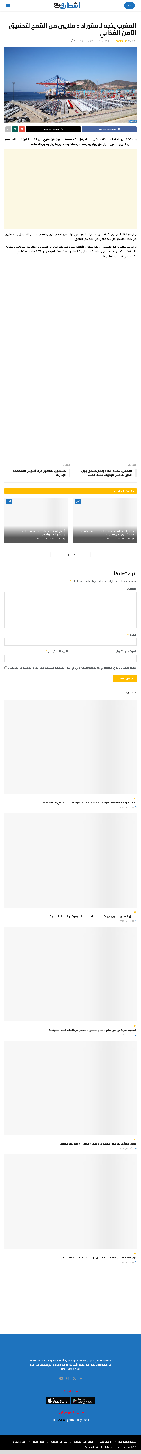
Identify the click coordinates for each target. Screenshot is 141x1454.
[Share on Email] (22, 129)
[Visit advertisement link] (70, 327)
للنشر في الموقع (59, 1441)
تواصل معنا (106, 1441)
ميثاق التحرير (19, 1441)
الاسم (132, 635)
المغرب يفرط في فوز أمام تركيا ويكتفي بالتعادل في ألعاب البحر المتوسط (93, 1030)
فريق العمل (38, 1441)
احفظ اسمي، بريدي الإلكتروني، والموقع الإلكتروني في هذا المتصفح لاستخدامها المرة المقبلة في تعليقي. (72, 668)
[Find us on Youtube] (61, 1378)
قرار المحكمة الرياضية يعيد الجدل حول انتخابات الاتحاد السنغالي (99, 1257)
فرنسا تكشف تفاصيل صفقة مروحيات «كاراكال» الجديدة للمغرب (98, 1143)
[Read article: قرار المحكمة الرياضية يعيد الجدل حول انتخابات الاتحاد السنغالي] (70, 1201)
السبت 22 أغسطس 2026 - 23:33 (50, 538)
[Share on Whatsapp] (15, 129)
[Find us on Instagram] (67, 1378)
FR (129, 5)
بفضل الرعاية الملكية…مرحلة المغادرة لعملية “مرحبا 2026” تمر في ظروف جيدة (107, 533)
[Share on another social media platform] (8, 129)
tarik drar (121, 41)
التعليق (131, 589)
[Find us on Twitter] (74, 1378)
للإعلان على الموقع (83, 1441)
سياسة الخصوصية (127, 1441)
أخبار (78, 502)
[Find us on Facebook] (81, 1378)
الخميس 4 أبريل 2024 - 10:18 (94, 41)
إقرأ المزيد (70, 554)
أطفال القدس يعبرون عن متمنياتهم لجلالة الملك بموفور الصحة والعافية (40, 533)
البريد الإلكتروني (57, 651)
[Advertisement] (70, 189)
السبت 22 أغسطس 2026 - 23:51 (119, 538)
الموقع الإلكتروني (126, 651)
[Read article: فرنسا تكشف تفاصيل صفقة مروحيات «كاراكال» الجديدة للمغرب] (70, 1088)
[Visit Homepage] (67, 5)
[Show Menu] (8, 5)
